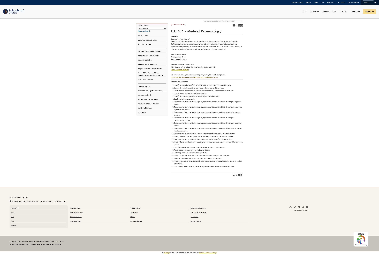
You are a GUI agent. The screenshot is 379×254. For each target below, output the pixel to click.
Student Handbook (144, 95)
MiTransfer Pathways (145, 79)
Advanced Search (144, 31)
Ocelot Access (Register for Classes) (150, 91)
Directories (58, 244)
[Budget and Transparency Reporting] (361, 233)
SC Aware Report (136, 221)
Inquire (13, 212)
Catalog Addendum (145, 108)
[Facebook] (290, 207)
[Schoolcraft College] (13, 10)
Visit (12, 217)
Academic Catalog (76, 217)
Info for (330, 2)
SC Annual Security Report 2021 (19, 244)
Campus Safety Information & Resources (42, 244)
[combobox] (223, 21)
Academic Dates (75, 221)
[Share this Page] (236, 25)
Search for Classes (76, 212)
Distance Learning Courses (147, 64)
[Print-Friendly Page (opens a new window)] (239, 25)
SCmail (132, 217)
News (316, 2)
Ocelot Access (353, 2)
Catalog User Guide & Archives (148, 104)
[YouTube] (307, 207)
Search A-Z (15, 208)
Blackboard (134, 212)
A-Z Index (341, 2)
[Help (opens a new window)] (241, 25)
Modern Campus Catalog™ (208, 253)
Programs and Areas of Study (148, 56)
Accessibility (195, 217)
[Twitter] (294, 207)
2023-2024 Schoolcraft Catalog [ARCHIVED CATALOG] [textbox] (219, 21)
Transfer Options (144, 86)
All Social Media (301, 210)
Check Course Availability (180, 70)
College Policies (196, 221)
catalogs (167, 253)
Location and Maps (144, 44)
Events (308, 2)
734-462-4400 (47, 201)
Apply (13, 221)
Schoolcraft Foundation (198, 212)
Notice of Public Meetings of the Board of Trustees (49, 241)
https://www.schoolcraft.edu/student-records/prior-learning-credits (194, 77)
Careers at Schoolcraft (198, 208)
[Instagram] (302, 207)
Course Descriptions (145, 60)
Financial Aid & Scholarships (148, 99)
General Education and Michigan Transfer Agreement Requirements (150, 74)
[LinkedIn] (298, 207)
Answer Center (61, 201)
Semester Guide (297, 2)
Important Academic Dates (147, 40)
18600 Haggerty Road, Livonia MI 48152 (24, 201)
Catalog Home (143, 36)
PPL (323, 2)
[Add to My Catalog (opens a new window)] (234, 25)
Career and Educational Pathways (149, 51)
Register (13, 225)
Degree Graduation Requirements (150, 69)
